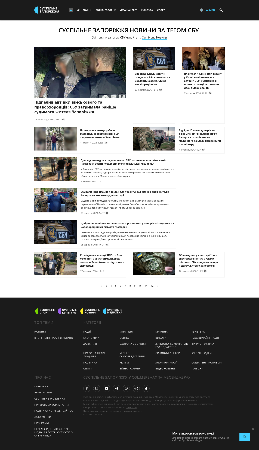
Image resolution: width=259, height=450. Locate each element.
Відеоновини (165, 368)
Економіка (91, 337)
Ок (244, 436)
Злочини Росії (166, 362)
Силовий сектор (167, 353)
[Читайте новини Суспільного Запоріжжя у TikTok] (146, 388)
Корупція (126, 331)
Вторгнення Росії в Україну (54, 337)
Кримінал (162, 331)
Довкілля (90, 343)
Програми (41, 423)
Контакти (41, 386)
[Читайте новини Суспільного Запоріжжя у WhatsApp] (136, 388)
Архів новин (43, 392)
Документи (42, 417)
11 (146, 285)
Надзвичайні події (205, 337)
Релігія (124, 362)
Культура (147, 10)
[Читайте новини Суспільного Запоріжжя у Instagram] (96, 388)
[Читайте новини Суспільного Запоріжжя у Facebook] (86, 388)
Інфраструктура (203, 343)
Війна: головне (106, 10)
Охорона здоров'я (132, 343)
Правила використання (51, 404)
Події (87, 331)
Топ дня (197, 368)
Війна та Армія (130, 368)
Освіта (124, 337)
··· (188, 10)
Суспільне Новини (154, 37)
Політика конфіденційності (55, 410)
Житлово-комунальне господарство (172, 345)
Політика (90, 362)
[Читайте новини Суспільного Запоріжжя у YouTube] (106, 388)
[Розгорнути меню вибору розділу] (71, 10)
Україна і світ (128, 10)
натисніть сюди (132, 411)
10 (140, 285)
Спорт (161, 10)
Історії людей (202, 353)
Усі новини (84, 10)
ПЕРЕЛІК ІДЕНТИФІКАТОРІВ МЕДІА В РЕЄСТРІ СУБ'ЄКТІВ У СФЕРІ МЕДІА (53, 432)
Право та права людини (94, 354)
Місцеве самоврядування (132, 354)
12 (152, 285)
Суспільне (131, 407)
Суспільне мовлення (49, 398)
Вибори (160, 337)
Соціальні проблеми (207, 362)
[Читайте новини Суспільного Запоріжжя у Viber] (126, 388)
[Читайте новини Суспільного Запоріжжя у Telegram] (116, 388)
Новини (40, 331)
